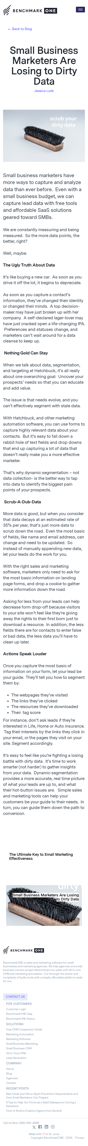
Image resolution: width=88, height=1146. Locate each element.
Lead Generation (16, 1057)
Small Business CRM (19, 1048)
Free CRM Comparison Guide (24, 1029)
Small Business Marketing (22, 1043)
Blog (9, 1073)
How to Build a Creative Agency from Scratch (34, 1110)
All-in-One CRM (16, 1053)
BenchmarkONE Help (19, 1013)
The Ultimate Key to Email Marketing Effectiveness (41, 856)
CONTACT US (15, 997)
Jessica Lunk (44, 91)
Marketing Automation (20, 1034)
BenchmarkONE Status (20, 1018)
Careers (11, 1082)
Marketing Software (18, 1039)
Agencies (12, 1078)
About (10, 1068)
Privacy (79, 1137)
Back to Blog (22, 29)
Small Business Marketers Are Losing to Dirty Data (46, 897)
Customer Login (16, 1009)
